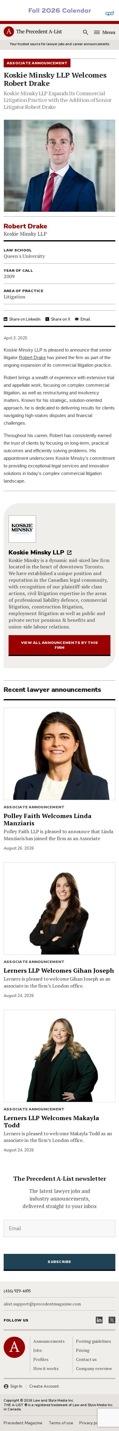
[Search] (85, 32)
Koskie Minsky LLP (36, 552)
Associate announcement (34, 807)
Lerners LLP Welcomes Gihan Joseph (59, 970)
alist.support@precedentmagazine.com (42, 1304)
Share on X (60, 319)
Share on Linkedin (25, 319)
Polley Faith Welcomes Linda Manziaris (48, 819)
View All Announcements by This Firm (59, 645)
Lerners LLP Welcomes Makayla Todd (51, 1121)
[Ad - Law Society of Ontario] (59, 10)
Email (85, 319)
